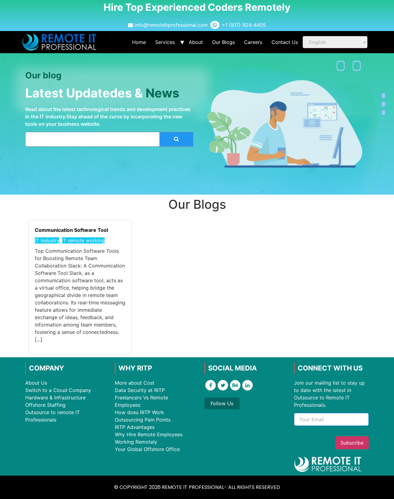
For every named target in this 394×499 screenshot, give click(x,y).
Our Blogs (223, 42)
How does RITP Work (139, 412)
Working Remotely (136, 442)
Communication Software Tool (71, 230)
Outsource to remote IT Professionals (52, 416)
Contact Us (284, 42)
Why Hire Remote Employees (149, 434)
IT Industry (47, 240)
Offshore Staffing (45, 405)
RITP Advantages (135, 427)
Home (139, 42)
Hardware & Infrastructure (55, 397)
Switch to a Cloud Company (58, 390)
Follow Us (222, 403)
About (196, 42)
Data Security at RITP (140, 390)
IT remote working (83, 240)
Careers (253, 42)
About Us (36, 383)
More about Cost (135, 383)
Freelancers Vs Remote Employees (141, 401)
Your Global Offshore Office (147, 449)
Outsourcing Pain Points (143, 420)
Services (165, 42)
